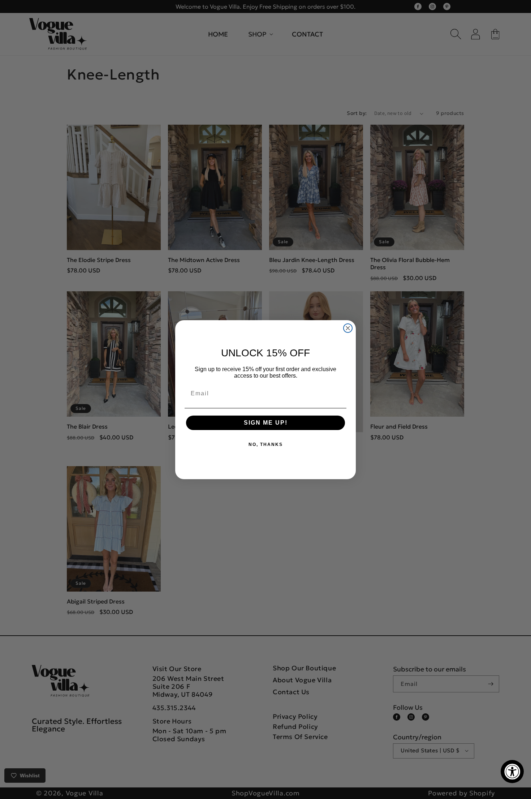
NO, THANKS (266, 444)
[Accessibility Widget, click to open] (512, 771)
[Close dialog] (348, 328)
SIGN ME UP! (266, 423)
